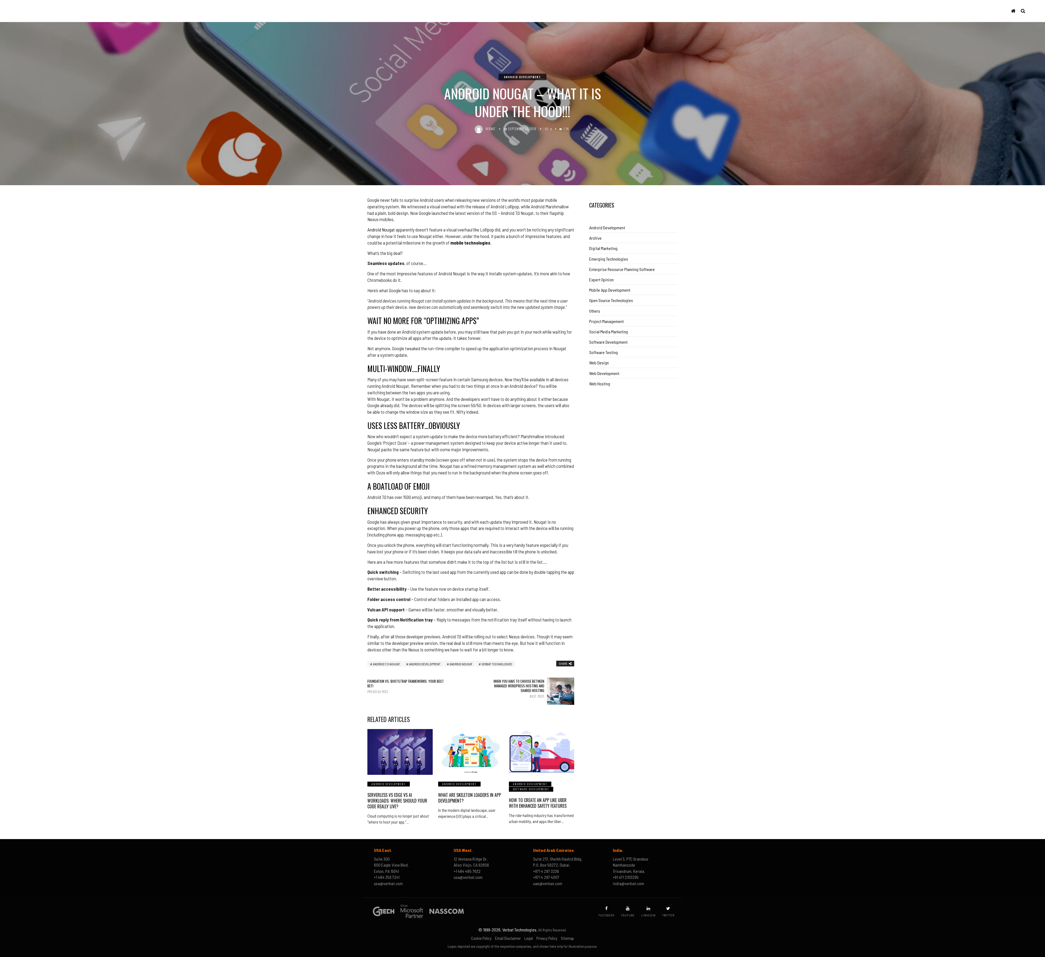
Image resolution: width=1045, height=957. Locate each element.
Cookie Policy (481, 938)
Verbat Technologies (496, 664)
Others (594, 310)
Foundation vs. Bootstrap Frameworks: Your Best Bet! (405, 686)
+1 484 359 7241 (386, 877)
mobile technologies (470, 242)
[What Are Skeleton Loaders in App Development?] (470, 752)
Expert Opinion (601, 279)
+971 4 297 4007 (546, 877)
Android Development (522, 77)
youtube (628, 915)
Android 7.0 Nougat (386, 664)
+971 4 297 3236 (546, 871)
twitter (668, 915)
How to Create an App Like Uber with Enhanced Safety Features (538, 803)
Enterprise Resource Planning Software (622, 269)
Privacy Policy (546, 938)
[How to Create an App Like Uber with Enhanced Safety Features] (541, 752)
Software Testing (603, 352)
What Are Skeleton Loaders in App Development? (469, 798)
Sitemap (567, 938)
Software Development (531, 789)
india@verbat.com (628, 883)
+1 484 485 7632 (467, 871)
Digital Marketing (603, 248)
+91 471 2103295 (626, 877)
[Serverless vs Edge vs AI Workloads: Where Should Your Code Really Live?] (400, 752)
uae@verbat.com (547, 883)
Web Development (604, 373)
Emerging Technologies (608, 258)
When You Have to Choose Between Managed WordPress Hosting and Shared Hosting (518, 688)
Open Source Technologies (611, 300)
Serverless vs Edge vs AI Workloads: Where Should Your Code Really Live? (397, 801)
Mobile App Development (609, 289)
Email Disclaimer (508, 938)
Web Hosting (599, 383)
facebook (606, 915)
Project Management (606, 321)
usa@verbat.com (388, 883)
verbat (490, 129)
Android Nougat (381, 229)
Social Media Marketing (608, 331)
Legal (528, 938)
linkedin (648, 915)
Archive (595, 237)
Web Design (599, 362)
